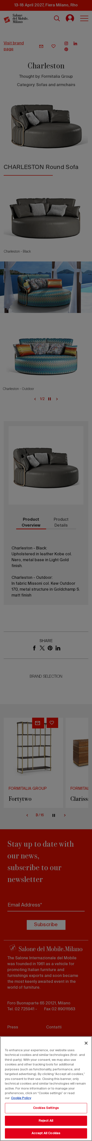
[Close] (86, 1043)
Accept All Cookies (46, 1133)
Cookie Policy (21, 1098)
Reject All (46, 1120)
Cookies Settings (46, 1108)
